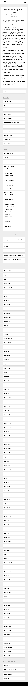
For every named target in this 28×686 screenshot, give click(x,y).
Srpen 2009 (7, 643)
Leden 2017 (7, 393)
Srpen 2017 (7, 364)
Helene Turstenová (9, 180)
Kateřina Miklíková (9, 206)
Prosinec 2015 (7, 448)
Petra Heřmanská (9, 226)
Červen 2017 (7, 372)
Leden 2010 (7, 622)
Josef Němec (8, 202)
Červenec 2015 (8, 469)
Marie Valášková (9, 211)
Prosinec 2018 (7, 317)
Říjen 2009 (7, 634)
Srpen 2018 (7, 334)
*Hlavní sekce (7, 101)
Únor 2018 (6, 359)
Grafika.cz (17, 21)
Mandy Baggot (8, 188)
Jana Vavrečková (9, 199)
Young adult (7, 143)
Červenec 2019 (8, 287)
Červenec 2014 (8, 512)
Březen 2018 (7, 355)
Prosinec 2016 (7, 397)
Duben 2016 (7, 431)
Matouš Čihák (8, 214)
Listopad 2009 (7, 630)
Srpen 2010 (7, 596)
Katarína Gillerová (9, 185)
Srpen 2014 (7, 507)
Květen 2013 (7, 571)
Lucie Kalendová (8, 209)
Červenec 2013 (8, 562)
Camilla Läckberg (9, 175)
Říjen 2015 (7, 457)
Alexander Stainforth (10, 173)
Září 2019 (6, 279)
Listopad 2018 (7, 321)
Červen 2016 (7, 423)
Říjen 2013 (7, 550)
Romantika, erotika (8, 131)
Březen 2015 (7, 486)
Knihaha (4, 2)
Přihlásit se (7, 665)
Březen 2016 (7, 435)
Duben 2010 (7, 609)
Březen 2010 (7, 613)
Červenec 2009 (8, 647)
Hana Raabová (8, 197)
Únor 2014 (6, 533)
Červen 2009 (7, 651)
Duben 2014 (7, 524)
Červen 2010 (7, 601)
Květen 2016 (7, 427)
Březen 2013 (7, 579)
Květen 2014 (7, 520)
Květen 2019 (7, 296)
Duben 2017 (7, 380)
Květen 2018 (7, 347)
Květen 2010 (7, 605)
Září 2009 (6, 639)
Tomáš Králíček (8, 224)
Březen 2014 (7, 529)
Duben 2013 (7, 575)
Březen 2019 (7, 304)
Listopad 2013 (7, 546)
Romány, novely (8, 135)
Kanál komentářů (8, 674)
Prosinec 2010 (7, 592)
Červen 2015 (7, 474)
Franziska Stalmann (9, 178)
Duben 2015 (7, 482)
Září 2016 (6, 410)
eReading (6, 157)
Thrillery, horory (8, 139)
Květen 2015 (7, 478)
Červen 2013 (7, 567)
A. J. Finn (7, 168)
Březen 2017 (7, 385)
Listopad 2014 (7, 499)
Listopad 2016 (7, 402)
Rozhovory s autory (9, 166)
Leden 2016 (7, 444)
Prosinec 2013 (7, 541)
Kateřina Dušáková (9, 204)
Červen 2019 (7, 292)
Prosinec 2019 (7, 270)
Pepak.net (15, 83)
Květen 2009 (7, 655)
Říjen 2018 (7, 325)
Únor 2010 (6, 617)
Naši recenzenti (8, 192)
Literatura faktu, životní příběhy (11, 122)
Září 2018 (6, 330)
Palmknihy (6, 162)
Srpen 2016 (7, 414)
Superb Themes (23, 684)
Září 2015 (6, 461)
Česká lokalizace (8, 678)
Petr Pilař (7, 219)
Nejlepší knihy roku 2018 (10, 153)
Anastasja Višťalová (9, 194)
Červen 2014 (7, 516)
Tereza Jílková (8, 221)
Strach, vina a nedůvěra (13, 251)
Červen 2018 (7, 342)
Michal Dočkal (8, 216)
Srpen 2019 (7, 283)
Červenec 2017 (8, 368)
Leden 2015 (7, 495)
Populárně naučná (8, 127)
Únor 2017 (6, 389)
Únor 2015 (6, 490)
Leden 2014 (7, 537)
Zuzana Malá (8, 228)
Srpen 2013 (7, 558)
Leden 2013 (7, 584)
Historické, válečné (8, 110)
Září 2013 (6, 554)
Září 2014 (6, 503)
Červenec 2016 (8, 419)
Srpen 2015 (7, 465)
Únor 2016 (6, 440)
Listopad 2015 (7, 452)
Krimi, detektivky (8, 118)
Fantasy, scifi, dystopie (9, 105)
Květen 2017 (7, 376)
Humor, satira (7, 114)
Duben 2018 (7, 351)
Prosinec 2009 (7, 626)
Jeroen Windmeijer (9, 183)
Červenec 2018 (8, 338)
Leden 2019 (7, 313)
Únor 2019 (6, 309)
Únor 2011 (6, 588)
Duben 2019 (7, 300)
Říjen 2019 (7, 275)
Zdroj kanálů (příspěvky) (10, 669)
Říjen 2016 (7, 406)
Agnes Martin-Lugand (10, 170)
